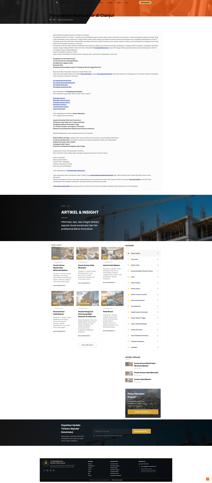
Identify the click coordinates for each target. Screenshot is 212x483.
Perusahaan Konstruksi (100, 48)
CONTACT (119, 2)
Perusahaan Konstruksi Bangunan (64, 83)
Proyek (89, 469)
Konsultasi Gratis (143, 412)
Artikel (68, 206)
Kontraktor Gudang (114, 469)
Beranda (63, 206)
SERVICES (101, 2)
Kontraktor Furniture (59, 104)
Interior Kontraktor (59, 109)
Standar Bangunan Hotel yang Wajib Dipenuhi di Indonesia (87, 314)
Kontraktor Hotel (114, 463)
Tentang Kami (91, 465)
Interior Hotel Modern (111, 265)
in (50, 470)
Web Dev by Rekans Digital (117, 479)
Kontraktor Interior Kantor (61, 100)
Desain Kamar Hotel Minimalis (146, 373)
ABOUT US (91, 2)
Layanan (90, 467)
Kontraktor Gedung (114, 465)
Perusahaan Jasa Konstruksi (62, 87)
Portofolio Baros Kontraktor (76, 170)
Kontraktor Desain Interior (61, 102)
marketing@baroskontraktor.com (148, 466)
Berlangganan (141, 431)
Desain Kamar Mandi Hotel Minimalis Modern (60, 267)
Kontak (89, 475)
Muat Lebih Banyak (87, 345)
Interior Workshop (79, 113)
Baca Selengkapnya (60, 285)
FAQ (89, 473)
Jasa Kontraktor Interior (61, 107)
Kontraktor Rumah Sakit (115, 475)
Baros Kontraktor (86, 74)
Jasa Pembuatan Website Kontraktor (102, 175)
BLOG (126, 2)
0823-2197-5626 (144, 463)
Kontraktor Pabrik (114, 471)
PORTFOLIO (110, 2)
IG (47, 470)
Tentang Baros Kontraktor (74, 91)
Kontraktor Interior (59, 98)
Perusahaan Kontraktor (60, 85)
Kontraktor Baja (113, 467)
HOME (84, 2)
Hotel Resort (108, 312)
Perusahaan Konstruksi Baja (62, 80)
